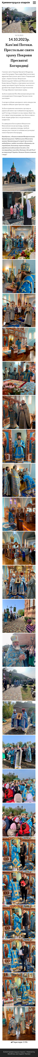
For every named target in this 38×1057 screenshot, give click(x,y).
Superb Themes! (24, 1054)
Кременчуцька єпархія (16, 2)
